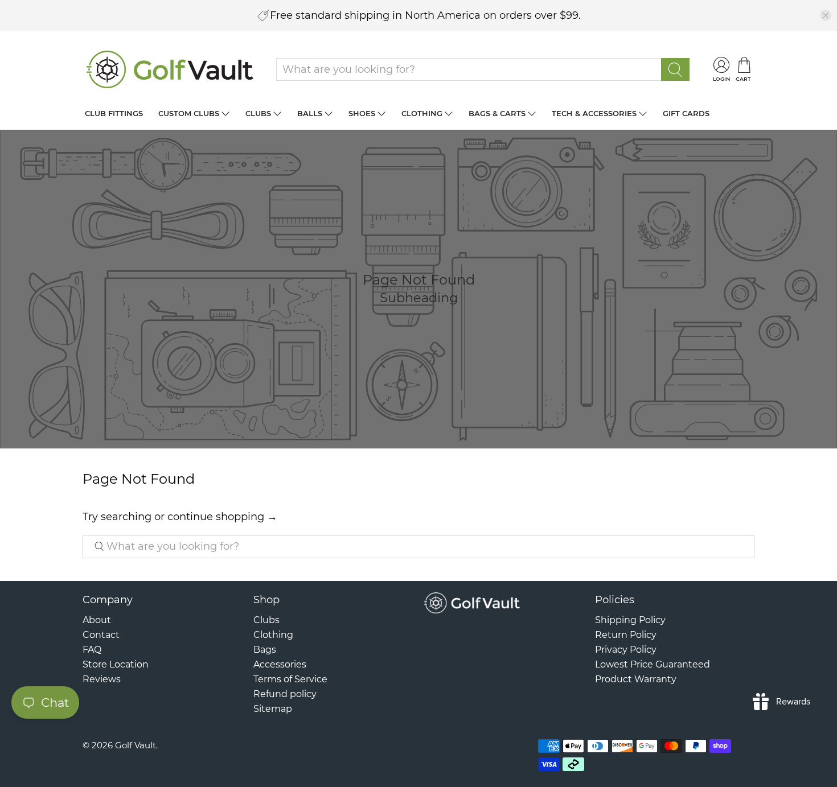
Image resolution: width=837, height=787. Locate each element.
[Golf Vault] (170, 69)
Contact (101, 634)
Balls (309, 113)
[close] (825, 15)
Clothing (421, 113)
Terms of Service (290, 679)
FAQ (92, 649)
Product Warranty (635, 679)
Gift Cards (686, 113)
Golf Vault (135, 745)
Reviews (102, 679)
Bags (264, 649)
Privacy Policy (626, 649)
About (97, 620)
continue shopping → (222, 516)
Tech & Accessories (594, 113)
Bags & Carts (497, 113)
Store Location (116, 664)
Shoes (361, 113)
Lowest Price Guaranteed (652, 664)
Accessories (279, 664)
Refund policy (285, 694)
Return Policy (626, 634)
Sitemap (272, 708)
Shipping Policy (630, 620)
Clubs (258, 113)
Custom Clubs (188, 113)
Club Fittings (114, 113)
